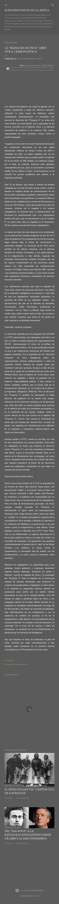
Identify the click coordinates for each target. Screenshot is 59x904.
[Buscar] (52, 4)
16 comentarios (22, 843)
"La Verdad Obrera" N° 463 (29, 58)
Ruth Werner (48, 65)
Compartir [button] (9, 660)
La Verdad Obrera (20, 664)
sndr (38, 896)
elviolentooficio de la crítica (27, 10)
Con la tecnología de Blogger (32, 890)
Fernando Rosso (32, 65)
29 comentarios (22, 798)
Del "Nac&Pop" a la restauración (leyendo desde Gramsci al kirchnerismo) (28, 834)
